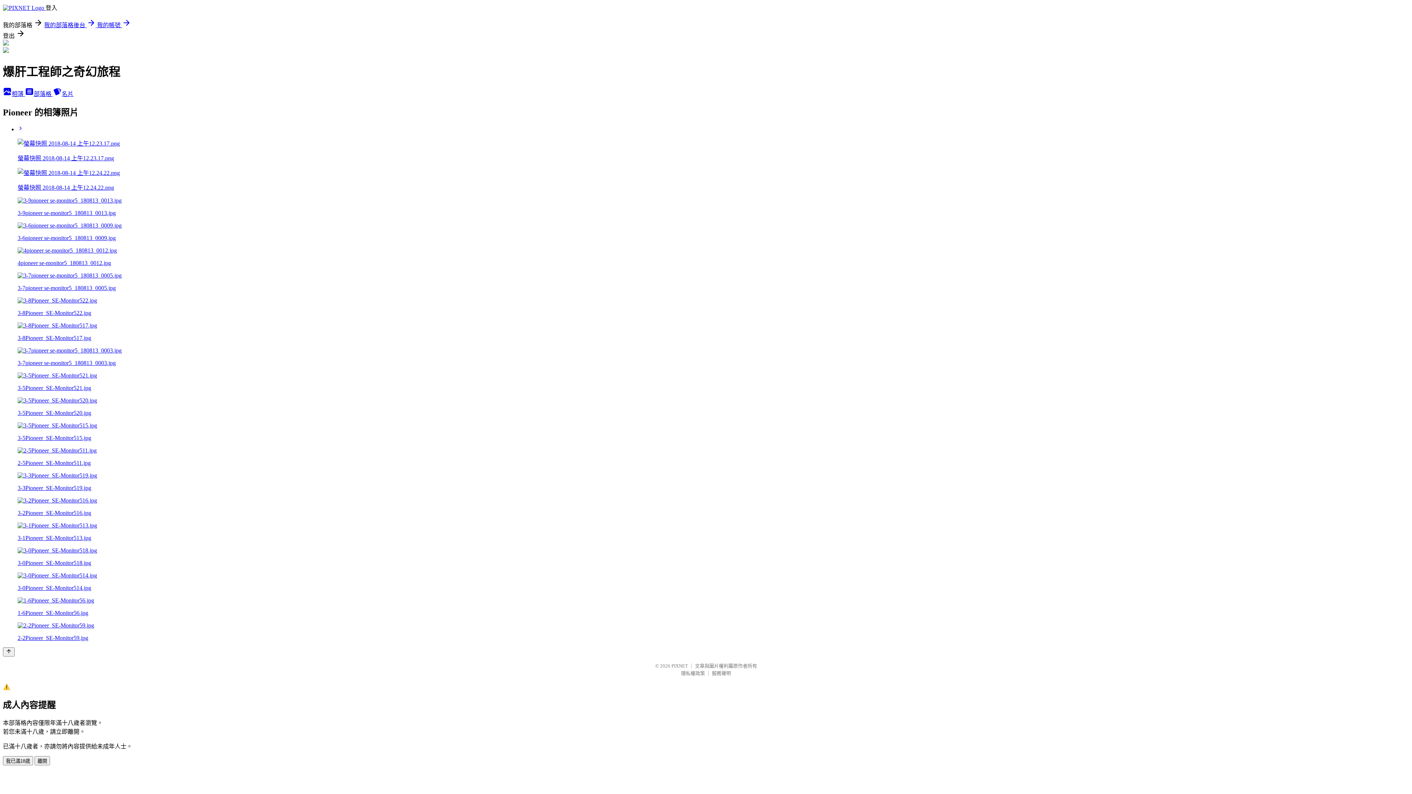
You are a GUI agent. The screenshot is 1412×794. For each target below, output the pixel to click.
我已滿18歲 (18, 761)
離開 (42, 761)
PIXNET (679, 666)
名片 (68, 94)
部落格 (43, 94)
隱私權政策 (693, 673)
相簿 (18, 94)
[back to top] (9, 652)
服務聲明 (721, 673)
